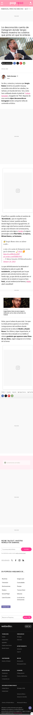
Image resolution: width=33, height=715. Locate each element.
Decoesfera (4, 676)
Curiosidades (21, 582)
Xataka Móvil (5, 639)
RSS (23, 560)
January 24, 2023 (9, 261)
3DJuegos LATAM (21, 688)
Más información (18, 713)
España (9, 392)
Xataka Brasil (5, 691)
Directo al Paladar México (8, 702)
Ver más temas (5, 606)
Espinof (19, 652)
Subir (26, 626)
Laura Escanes (6, 597)
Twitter (17, 63)
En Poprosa (6, 309)
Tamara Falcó (21, 590)
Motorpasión (20, 661)
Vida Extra (19, 639)
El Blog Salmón (20, 673)
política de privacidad (21, 553)
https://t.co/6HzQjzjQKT (11, 254)
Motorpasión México (22, 702)
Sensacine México (21, 694)
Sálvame (19, 594)
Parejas (19, 586)
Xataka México (5, 688)
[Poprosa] (16, 3)
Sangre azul (20, 579)
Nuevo (30, 4)
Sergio (20, 231)
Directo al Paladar (6, 661)
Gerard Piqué (6, 594)
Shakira (4, 590)
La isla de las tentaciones (21, 599)
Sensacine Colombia (22, 697)
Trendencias (5, 673)
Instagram (19, 560)
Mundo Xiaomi (5, 648)
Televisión (5, 582)
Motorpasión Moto (21, 664)
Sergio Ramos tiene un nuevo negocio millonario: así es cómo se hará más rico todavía (15, 312)
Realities (4, 579)
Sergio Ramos (22, 392)
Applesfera (4, 642)
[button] (12, 76)
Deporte (14, 392)
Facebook (14, 63)
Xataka (3, 637)
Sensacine (19, 649)
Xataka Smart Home (7, 645)
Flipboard (21, 63)
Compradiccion (5, 679)
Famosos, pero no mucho (12, 9)
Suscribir (26, 549)
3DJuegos (19, 637)
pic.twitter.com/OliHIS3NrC (12, 256)
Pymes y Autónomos (22, 676)
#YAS (20, 251)
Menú (2, 4)
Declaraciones (6, 586)
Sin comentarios (8, 63)
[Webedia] (6, 627)
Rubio (29, 281)
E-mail (24, 63)
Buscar (26, 617)
